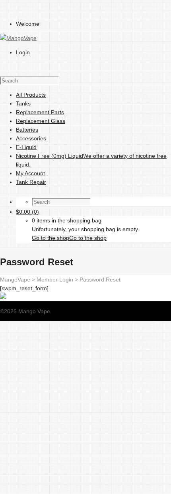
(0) (27, 212)
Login (23, 52)
